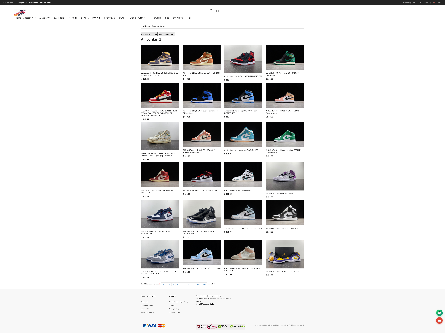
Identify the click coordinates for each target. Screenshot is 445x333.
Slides (190, 18)
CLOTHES (73, 18)
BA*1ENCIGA (59, 18)
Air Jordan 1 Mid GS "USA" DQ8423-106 (200, 190)
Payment (172, 305)
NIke (167, 18)
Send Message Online (206, 304)
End (204, 284)
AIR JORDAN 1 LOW (149, 34)
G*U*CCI (122, 18)
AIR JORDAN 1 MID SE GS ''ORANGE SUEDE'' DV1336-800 (199, 151)
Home (18, 18)
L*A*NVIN (96, 18)
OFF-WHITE (178, 18)
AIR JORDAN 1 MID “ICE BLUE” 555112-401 (202, 268)
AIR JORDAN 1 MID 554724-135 (238, 190)
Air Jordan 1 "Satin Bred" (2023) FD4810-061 (243, 76)
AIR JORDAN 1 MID (166, 34)
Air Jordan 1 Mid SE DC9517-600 (279, 193)
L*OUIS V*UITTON (138, 18)
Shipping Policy (174, 312)
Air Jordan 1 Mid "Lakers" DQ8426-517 (282, 271)
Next (198, 284)
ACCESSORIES (29, 18)
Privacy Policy (174, 309)
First (164, 284)
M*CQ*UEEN (155, 18)
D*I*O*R (85, 18)
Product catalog (147, 305)
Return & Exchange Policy (178, 302)
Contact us (9, 3)
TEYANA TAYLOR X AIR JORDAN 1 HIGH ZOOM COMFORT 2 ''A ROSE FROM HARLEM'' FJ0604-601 (159, 113)
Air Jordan (45, 18)
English (438, 3)
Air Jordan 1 (162, 26)
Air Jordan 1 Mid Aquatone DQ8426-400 (241, 150)
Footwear (109, 18)
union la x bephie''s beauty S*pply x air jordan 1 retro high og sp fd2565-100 (158, 154)
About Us (144, 302)
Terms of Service (147, 312)
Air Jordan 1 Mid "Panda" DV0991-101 (282, 228)
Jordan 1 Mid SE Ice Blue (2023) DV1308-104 (243, 228)
